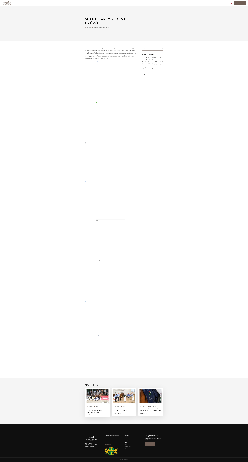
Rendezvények (215, 3)
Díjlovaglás (151, 406)
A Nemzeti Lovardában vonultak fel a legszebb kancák (152, 61)
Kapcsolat (227, 3)
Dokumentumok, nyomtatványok (112, 435)
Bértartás (200, 3)
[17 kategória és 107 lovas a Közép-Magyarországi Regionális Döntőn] (150, 396)
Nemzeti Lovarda (191, 3)
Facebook (150, 443)
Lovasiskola (207, 3)
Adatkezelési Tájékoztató (111, 437)
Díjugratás (96, 27)
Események (127, 440)
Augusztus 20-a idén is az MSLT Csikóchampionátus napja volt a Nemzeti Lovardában (96, 410)
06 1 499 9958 (91, 446)
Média (126, 444)
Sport (109, 27)
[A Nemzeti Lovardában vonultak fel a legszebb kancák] (124, 396)
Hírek (221, 3)
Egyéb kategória (128, 439)
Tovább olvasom (90, 414)
